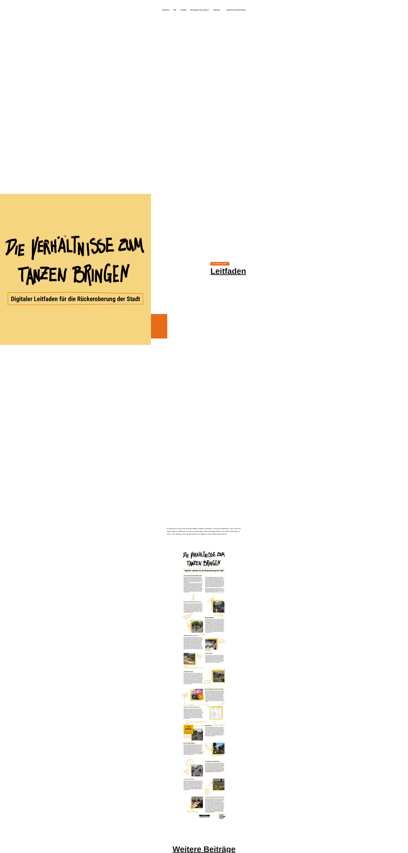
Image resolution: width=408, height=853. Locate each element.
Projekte (183, 10)
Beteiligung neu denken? (200, 10)
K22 (175, 10)
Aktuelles (216, 10)
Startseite (165, 10)
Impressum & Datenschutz (236, 10)
